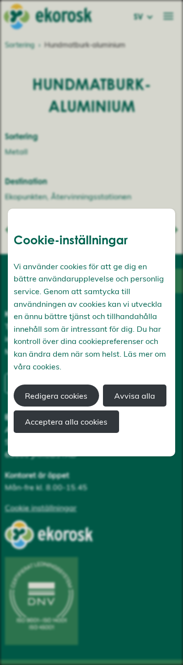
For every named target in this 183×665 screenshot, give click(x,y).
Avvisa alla (134, 396)
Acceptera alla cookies (66, 422)
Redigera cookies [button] (56, 396)
